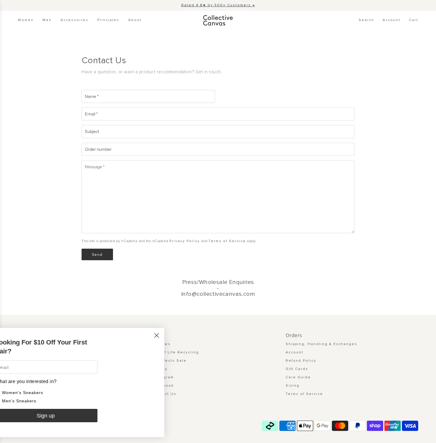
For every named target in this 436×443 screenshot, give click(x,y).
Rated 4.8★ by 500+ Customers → (218, 5)
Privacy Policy (184, 241)
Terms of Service (227, 241)
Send (97, 254)
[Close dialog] (176, 335)
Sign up (65, 416)
